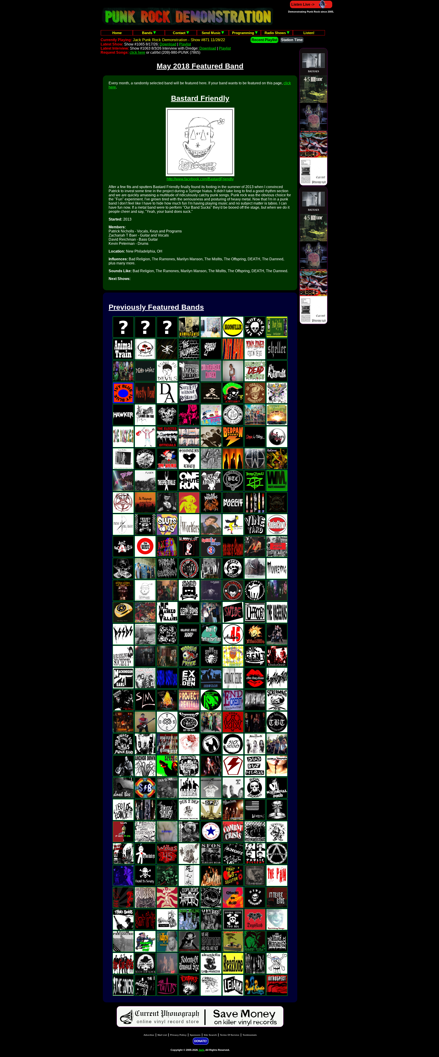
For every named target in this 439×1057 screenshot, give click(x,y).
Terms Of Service (229, 1035)
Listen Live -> (302, 4)
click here (137, 52)
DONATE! (200, 1041)
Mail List (162, 1035)
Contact (179, 33)
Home (117, 33)
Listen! (308, 33)
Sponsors (195, 1035)
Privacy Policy (178, 1035)
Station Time (292, 40)
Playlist (185, 44)
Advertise (149, 1035)
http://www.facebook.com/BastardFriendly (200, 179)
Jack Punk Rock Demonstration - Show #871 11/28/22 (179, 40)
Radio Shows (276, 33)
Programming (243, 33)
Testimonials (250, 1035)
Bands (147, 33)
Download (168, 44)
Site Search (210, 1035)
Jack (201, 1050)
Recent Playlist (264, 40)
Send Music (211, 33)
